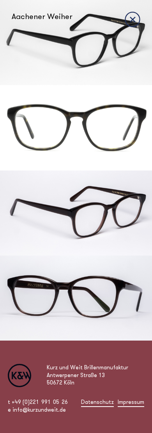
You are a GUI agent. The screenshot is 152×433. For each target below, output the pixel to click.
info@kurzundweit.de (39, 409)
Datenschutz (97, 401)
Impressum (131, 401)
